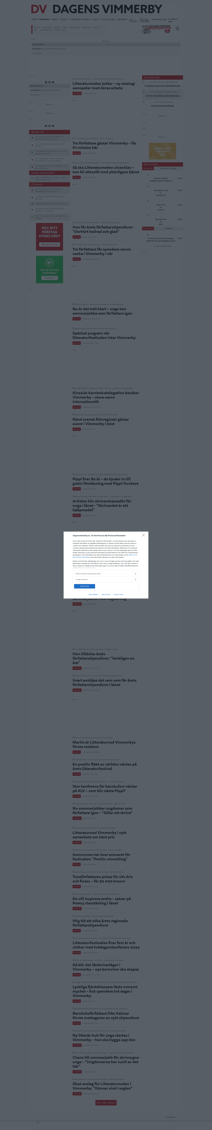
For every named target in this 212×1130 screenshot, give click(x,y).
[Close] (144, 536)
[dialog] (106, 565)
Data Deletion (93, 594)
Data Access (106, 594)
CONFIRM (84, 586)
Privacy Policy (118, 594)
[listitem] (106, 574)
